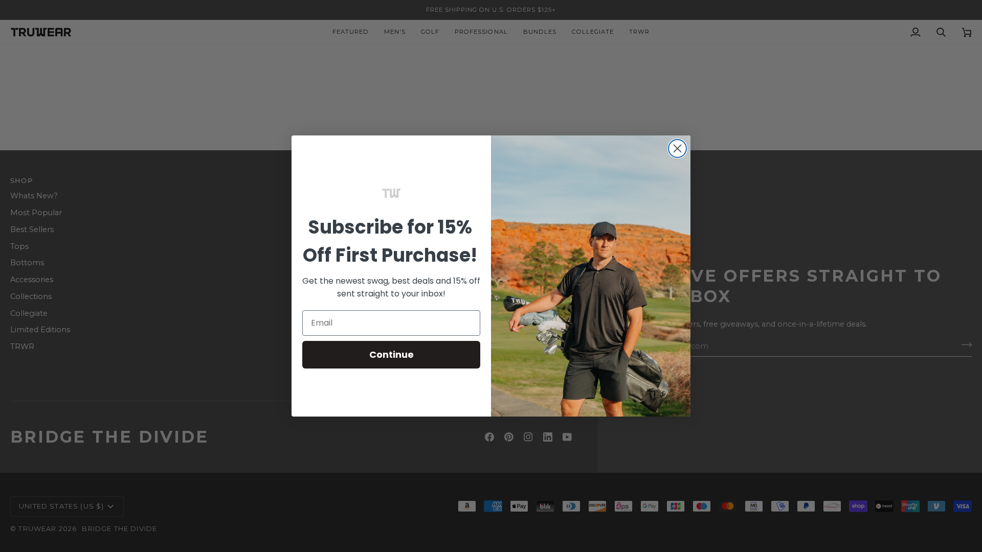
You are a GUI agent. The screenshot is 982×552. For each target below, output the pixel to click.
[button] (391, 193)
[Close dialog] (677, 148)
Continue (391, 354)
